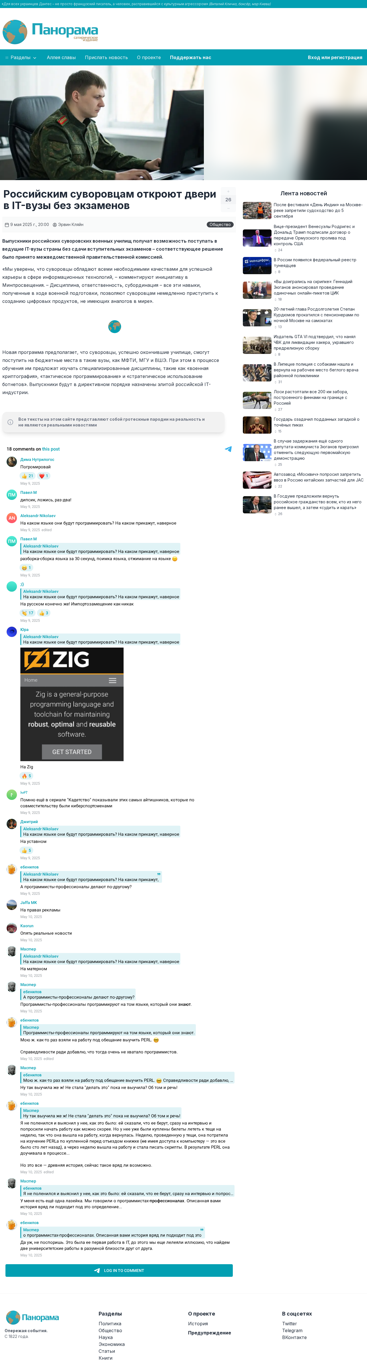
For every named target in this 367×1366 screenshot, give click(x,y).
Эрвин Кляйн (70, 224)
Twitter (289, 1323)
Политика (110, 1323)
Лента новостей (303, 193)
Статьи (107, 1351)
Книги (105, 1358)
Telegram (292, 1330)
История (198, 1323)
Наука (106, 1337)
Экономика (112, 1344)
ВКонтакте (294, 1337)
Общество (220, 224)
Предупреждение (209, 1333)
